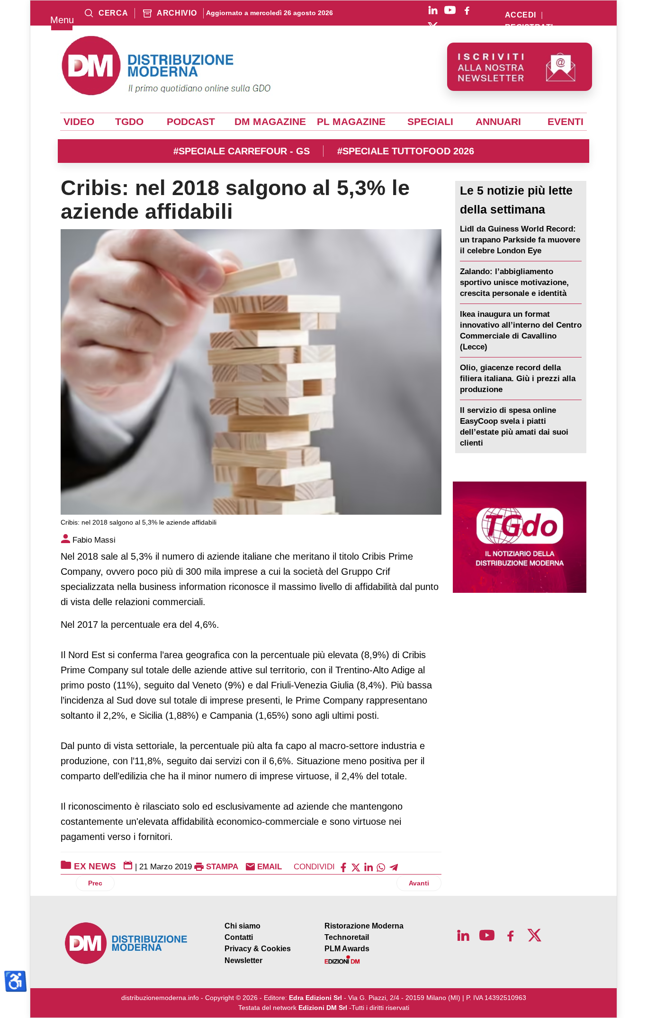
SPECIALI (430, 121)
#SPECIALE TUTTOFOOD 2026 (405, 151)
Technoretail (346, 937)
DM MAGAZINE (270, 121)
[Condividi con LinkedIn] (368, 866)
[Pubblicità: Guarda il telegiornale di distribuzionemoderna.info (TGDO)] (519, 537)
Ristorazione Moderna (364, 926)
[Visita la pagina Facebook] (467, 10)
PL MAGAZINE (351, 121)
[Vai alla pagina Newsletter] (519, 67)
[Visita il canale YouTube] (450, 10)
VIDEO (78, 121)
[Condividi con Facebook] (343, 866)
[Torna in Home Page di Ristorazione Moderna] (126, 943)
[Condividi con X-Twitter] (355, 866)
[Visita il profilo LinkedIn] (433, 10)
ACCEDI (520, 15)
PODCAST (191, 121)
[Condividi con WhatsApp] (381, 866)
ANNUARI (498, 121)
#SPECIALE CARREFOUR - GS (241, 151)
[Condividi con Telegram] (393, 866)
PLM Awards (346, 949)
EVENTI (566, 121)
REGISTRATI (529, 27)
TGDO (129, 121)
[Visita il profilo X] (433, 27)
